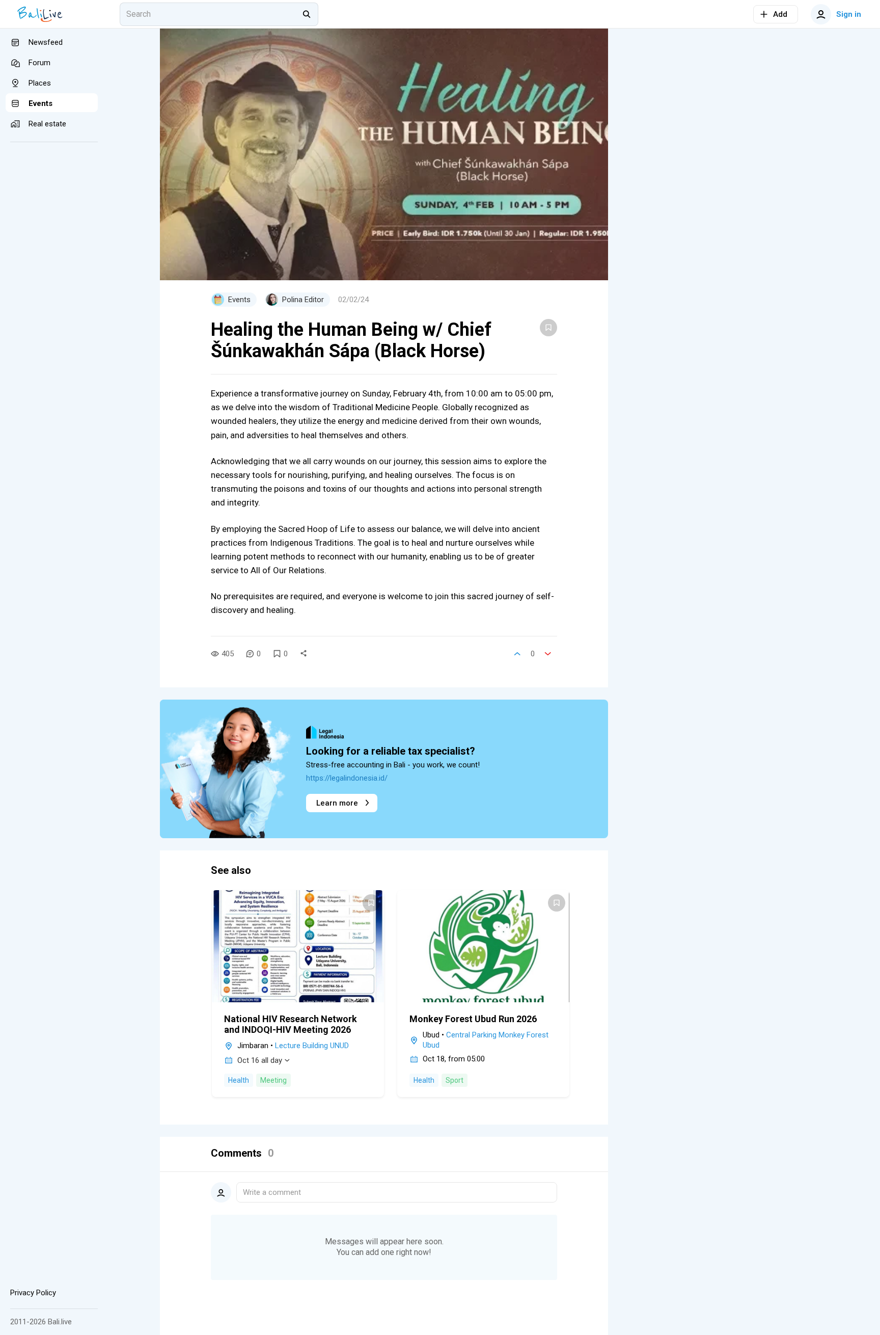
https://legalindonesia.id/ (347, 778)
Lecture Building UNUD (312, 1045)
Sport (454, 1080)
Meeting (273, 1080)
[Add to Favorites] (548, 327)
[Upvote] (517, 654)
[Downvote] (548, 654)
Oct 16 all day (259, 1060)
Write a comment (272, 1192)
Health (238, 1080)
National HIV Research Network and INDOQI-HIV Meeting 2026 (290, 1024)
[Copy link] (303, 654)
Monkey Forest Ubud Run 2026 (473, 1018)
